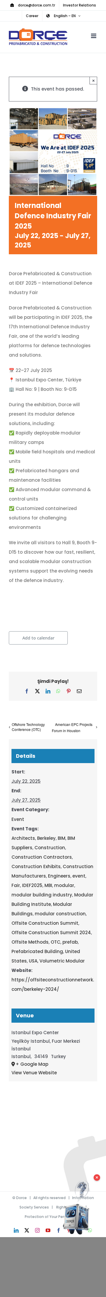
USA (33, 961)
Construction (49, 848)
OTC (55, 942)
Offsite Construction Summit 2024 (51, 932)
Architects (23, 838)
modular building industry (41, 895)
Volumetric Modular (62, 961)
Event (17, 819)
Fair (15, 885)
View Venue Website (34, 1073)
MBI (48, 885)
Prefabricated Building (37, 951)
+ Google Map (32, 1064)
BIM (61, 838)
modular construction (60, 914)
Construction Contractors (41, 857)
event (78, 876)
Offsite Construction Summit (44, 923)
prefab (70, 942)
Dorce (21, 1197)
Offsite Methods (30, 942)
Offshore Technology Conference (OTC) (28, 727)
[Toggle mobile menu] (94, 36)
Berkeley (46, 838)
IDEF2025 (32, 885)
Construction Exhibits (36, 866)
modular (64, 885)
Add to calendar (38, 637)
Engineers (59, 876)
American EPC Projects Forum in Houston (72, 727)
